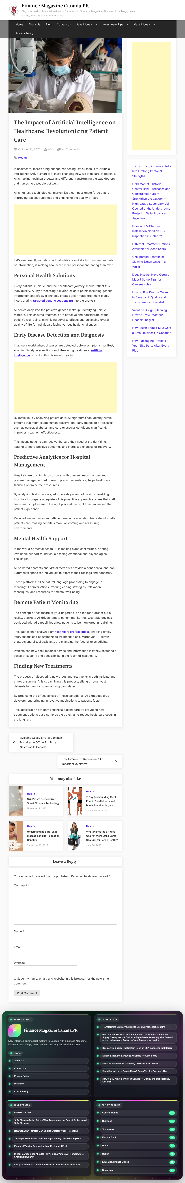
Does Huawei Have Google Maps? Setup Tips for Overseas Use (150, 279)
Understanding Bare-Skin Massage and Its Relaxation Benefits (43, 835)
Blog (48, 24)
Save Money (84, 24)
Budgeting (107, 1170)
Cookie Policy (21, 1091)
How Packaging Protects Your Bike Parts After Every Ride (150, 345)
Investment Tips (113, 24)
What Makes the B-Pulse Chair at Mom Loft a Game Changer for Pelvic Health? (102, 835)
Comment (21, 885)
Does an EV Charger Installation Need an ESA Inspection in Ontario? (148, 231)
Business (107, 1121)
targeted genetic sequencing (53, 300)
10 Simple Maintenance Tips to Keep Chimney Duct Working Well (47, 1138)
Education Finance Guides (115, 1162)
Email (19, 947)
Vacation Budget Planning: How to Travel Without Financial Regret (150, 315)
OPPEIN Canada (22, 1112)
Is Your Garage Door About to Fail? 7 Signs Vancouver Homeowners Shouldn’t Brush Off (49, 1155)
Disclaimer (19, 1083)
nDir (50, 149)
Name (19, 931)
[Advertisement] (65, 229)
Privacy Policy (24, 33)
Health (22, 157)
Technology (108, 1129)
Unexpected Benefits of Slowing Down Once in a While (149, 261)
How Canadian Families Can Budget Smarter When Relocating (46, 1131)
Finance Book (109, 1137)
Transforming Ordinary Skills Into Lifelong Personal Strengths (151, 171)
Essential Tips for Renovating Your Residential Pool (40, 1146)
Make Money (142, 24)
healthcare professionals (72, 631)
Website (19, 963)
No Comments (70, 149)
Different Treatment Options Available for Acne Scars (130, 1056)
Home (19, 24)
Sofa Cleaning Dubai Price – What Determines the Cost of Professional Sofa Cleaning (50, 1121)
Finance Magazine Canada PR (55, 6)
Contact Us (64, 24)
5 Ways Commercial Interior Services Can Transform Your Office (47, 1164)
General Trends (110, 1112)
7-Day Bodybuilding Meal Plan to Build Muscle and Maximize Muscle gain (101, 801)
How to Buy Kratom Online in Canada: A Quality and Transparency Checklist (150, 297)
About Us (34, 24)
